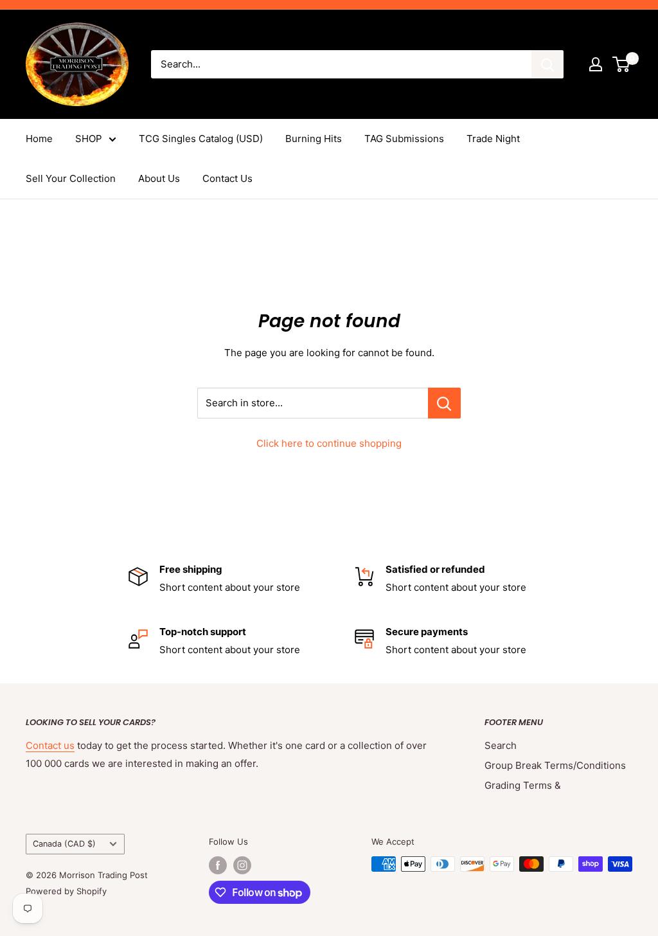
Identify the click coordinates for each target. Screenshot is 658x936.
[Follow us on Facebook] (218, 865)
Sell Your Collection (71, 178)
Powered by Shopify (66, 891)
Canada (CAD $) (64, 844)
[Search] (547, 64)
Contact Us (227, 178)
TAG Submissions (404, 138)
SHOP (88, 138)
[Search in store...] (444, 403)
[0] (622, 64)
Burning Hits (313, 138)
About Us (159, 178)
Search (501, 745)
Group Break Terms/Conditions (555, 765)
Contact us (50, 745)
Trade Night (493, 138)
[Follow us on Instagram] (242, 865)
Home (39, 138)
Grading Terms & (523, 785)
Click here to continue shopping (329, 443)
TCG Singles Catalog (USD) (201, 138)
